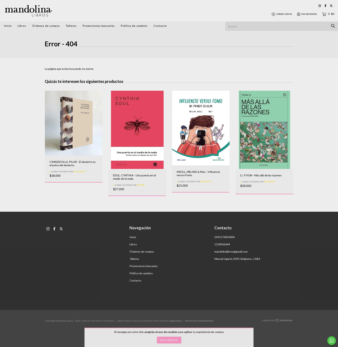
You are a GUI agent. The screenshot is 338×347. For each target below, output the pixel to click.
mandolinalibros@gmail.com (231, 251)
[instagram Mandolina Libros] (320, 6)
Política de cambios (134, 25)
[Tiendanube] (277, 321)
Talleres (71, 25)
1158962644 (222, 244)
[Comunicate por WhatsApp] (331, 340)
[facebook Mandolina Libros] (325, 6)
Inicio (8, 25)
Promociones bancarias (99, 25)
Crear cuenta (284, 14)
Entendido (169, 340)
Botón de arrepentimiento (199, 320)
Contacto (160, 25)
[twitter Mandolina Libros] (331, 6)
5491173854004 (224, 237)
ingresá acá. (176, 320)
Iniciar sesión (309, 14)
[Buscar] (333, 25)
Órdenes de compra (46, 25)
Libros (22, 25)
